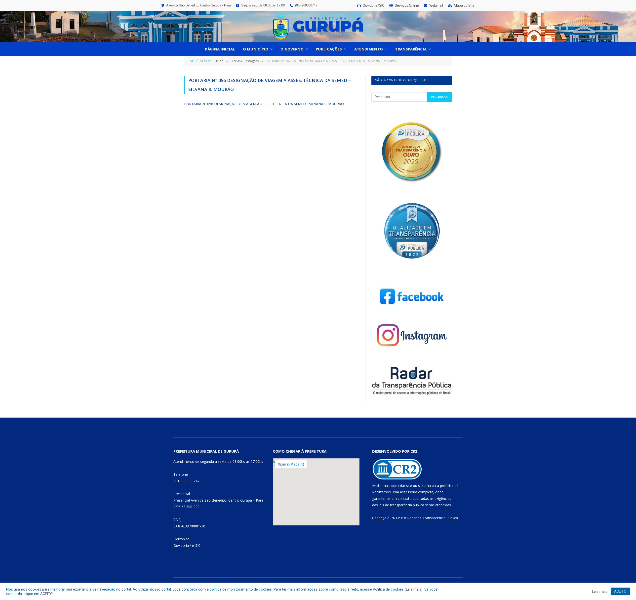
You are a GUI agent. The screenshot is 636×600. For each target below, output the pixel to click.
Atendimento (368, 48)
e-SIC (196, 545)
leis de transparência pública (401, 505)
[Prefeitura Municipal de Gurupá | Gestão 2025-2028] (318, 26)
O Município (255, 48)
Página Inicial (220, 48)
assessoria (408, 492)
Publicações (329, 48)
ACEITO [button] (620, 591)
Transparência (411, 48)
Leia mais (413, 589)
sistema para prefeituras (437, 485)
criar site (405, 485)
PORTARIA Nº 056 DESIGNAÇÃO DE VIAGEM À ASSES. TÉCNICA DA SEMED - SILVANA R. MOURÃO (264, 103)
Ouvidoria (181, 545)
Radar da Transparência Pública (432, 517)
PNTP (395, 517)
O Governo (292, 48)
